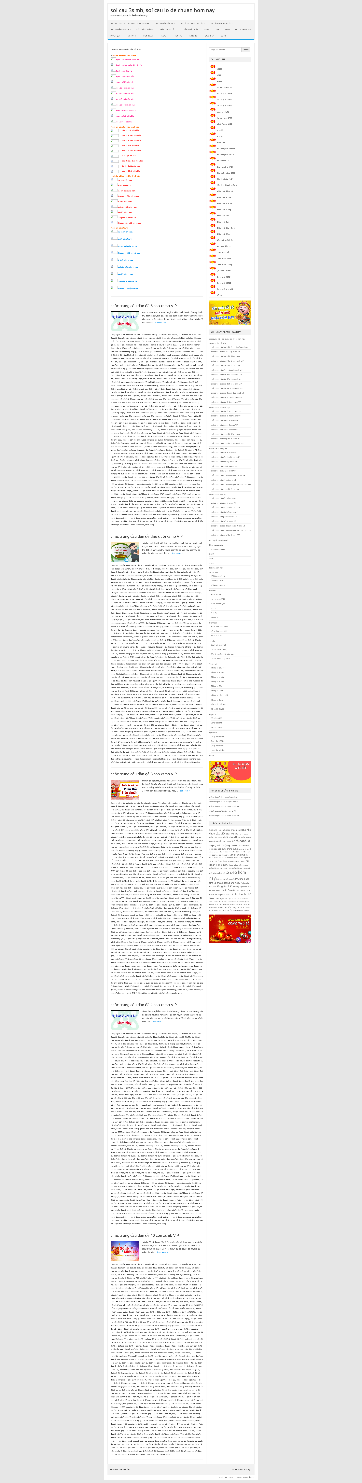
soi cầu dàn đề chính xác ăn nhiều (159, 477)
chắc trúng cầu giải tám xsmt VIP (224, 466)
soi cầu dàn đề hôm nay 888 (156, 484)
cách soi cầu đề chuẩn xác (159, 338)
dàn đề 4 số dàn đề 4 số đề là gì (135, 1118)
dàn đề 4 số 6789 (170, 1095)
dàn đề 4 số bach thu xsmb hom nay (167, 1108)
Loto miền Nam (224, 258)
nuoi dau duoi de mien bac (141, 684)
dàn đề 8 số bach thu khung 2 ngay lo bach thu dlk (173, 874)
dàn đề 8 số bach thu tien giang (153, 881)
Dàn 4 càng (119, 1081)
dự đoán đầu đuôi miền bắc (181, 633)
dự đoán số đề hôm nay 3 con (186, 440)
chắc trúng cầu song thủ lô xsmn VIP (225, 535)
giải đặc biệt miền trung (128, 267)
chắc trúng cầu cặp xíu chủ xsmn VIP (225, 507)
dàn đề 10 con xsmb (172, 1305)
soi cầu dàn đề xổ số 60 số (177, 501)
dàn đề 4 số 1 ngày (165, 1088)
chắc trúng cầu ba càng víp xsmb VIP (225, 352)
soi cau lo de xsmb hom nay (133, 1444)
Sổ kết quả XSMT (224, 106)
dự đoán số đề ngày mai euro (175, 453)
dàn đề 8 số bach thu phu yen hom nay (161, 878)
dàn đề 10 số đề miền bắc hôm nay (179, 1346)
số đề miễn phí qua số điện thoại (124, 942)
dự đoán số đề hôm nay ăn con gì (142, 640)
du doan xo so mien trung (220, 855)
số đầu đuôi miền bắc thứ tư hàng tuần (145, 688)
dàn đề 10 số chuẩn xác (175, 1336)
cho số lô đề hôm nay (194, 369)
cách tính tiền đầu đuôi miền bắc (178, 572)
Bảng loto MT (216, 723)
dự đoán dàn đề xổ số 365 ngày (162, 433)
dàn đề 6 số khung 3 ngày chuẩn (165, 419)
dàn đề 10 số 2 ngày (148, 1315)
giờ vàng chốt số (217, 873)
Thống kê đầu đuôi (225, 191)
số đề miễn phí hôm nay (189, 467)
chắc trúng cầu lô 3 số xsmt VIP (223, 471)
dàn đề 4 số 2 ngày (118, 1091)
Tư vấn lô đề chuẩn (190, 29)
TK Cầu (163, 36)
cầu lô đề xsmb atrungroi (169, 355)
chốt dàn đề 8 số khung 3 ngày (149, 840)
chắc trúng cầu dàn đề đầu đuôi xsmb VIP (147, 536)
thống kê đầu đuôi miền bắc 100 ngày (141, 749)
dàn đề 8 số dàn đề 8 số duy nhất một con (128, 891)
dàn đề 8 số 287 (187, 864)
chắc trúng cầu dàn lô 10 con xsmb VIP (226, 398)
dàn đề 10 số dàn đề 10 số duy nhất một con (178, 1339)
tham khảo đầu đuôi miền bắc (155, 745)
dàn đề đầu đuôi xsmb (142, 613)
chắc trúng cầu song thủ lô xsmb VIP (225, 439)
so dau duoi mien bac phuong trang (186, 684)
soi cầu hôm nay (228, 907)
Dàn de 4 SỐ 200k (132, 1081)
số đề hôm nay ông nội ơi (133, 467)
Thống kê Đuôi (223, 222)
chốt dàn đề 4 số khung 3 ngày (157, 1074)
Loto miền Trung (224, 265)
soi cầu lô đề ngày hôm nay (168, 514)
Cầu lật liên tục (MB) (226, 173)
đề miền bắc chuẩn (169, 1390)
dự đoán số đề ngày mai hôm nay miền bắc (133, 654)
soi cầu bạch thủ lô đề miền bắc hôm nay (148, 474)
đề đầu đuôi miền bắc (192, 674)
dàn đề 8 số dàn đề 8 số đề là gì (158, 891)
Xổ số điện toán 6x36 (226, 148)
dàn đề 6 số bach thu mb (167, 379)
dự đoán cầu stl (238, 861)
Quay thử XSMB (224, 271)
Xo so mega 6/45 (224, 118)
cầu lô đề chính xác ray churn (130, 582)
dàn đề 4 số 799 (184, 1095)
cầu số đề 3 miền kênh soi (128, 362)
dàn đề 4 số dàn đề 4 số (169, 1115)
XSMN (227, 29)
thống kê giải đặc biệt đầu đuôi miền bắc (178, 752)
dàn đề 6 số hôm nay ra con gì (131, 406)
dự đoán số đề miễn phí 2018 (176, 443)
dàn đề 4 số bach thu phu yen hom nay (147, 1105)
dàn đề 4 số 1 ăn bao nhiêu (145, 1088)
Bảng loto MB (216, 718)
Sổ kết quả (115, 36)
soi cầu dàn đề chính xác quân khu (144, 481)
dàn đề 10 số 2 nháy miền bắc (169, 1315)
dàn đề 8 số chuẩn (161, 884)
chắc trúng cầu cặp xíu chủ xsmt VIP (225, 457)
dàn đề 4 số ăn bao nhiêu (151, 1098)
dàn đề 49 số (139, 854)
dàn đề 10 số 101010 (186, 1312)
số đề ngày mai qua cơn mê (122, 945)
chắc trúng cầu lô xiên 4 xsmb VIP (224, 430)
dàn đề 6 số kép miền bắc (168, 413)
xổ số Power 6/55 (224, 124)
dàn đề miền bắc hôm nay (188, 1122)
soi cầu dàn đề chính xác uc (171, 481)
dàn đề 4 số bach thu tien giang (138, 1108)
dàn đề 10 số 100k (153, 1312)
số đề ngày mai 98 (159, 470)
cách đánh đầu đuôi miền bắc (186, 569)
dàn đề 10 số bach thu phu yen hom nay (134, 1329)
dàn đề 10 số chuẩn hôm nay (153, 1336)
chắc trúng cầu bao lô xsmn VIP (223, 503)
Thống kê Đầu (223, 216)
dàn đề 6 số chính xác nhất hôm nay (172, 382)
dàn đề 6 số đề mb (131, 396)
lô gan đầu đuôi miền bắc (181, 681)
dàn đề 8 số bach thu (186, 871)
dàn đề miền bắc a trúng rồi (148, 423)
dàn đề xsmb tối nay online (163, 426)
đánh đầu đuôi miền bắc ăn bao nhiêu (137, 660)
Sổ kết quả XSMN (224, 100)
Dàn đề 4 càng (165, 1081)
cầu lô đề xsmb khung (190, 355)
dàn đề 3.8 (175, 850)
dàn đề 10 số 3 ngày (131, 1319)
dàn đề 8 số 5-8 (171, 867)
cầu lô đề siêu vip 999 (191, 348)
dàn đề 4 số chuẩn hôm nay (183, 1112)
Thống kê (178, 36)
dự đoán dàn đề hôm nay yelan (184, 623)
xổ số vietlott (223, 112)
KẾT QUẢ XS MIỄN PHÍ (145, 29)
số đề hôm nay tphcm (153, 467)
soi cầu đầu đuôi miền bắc (166, 735)
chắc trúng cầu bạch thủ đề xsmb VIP (226, 356)
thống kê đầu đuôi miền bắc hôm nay (146, 752)
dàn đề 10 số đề (169, 1342)
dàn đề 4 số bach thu (171, 1098)
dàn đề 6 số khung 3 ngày (141, 419)
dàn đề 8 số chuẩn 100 (179, 884)
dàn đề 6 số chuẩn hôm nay (147, 385)
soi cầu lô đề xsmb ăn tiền (157, 518)
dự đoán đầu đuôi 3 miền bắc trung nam (152, 633)
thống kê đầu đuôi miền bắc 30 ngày (172, 749)
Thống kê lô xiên (224, 203)
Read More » (160, 322)
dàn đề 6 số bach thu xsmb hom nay (125, 382)
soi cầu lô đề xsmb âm (137, 518)
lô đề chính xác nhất (185, 460)
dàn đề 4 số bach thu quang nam (177, 1105)
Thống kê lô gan (224, 197)
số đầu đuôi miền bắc (119, 688)
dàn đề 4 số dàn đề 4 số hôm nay (163, 1118)
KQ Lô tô (193, 36)
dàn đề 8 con (151, 854)
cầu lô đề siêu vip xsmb (172, 352)
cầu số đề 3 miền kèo (148, 362)
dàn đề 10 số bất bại (156, 1332)
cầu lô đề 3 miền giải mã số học (129, 345)
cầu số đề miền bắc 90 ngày (151, 603)
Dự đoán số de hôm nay (236, 865)
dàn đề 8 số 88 (122, 871)
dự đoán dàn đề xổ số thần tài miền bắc (149, 436)
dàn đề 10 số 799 (121, 1322)
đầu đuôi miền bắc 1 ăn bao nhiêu (169, 664)
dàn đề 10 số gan (158, 1349)
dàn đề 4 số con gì (151, 1115)
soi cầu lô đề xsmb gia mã (180, 518)
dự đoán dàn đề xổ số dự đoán (189, 433)
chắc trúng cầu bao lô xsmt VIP (223, 453)
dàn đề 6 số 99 (160, 375)
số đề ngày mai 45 (143, 470)
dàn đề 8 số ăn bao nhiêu (166, 871)
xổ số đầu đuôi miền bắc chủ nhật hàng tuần (153, 759)
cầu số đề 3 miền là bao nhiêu (171, 362)
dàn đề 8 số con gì (172, 888)
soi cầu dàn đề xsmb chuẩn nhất (180, 508)
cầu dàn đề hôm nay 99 (151, 341)
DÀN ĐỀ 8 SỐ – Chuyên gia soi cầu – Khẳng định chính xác (169, 857)
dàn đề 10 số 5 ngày (181, 1319)
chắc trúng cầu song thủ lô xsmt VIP (225, 489)
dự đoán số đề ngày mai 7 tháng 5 (188, 450)
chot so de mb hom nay (131, 844)
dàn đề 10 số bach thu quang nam (165, 1329)
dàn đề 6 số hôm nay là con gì (148, 402)
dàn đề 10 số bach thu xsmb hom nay (132, 1332)
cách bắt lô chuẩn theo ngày (231, 837)
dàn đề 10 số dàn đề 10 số (148, 1339)
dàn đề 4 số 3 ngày (173, 1091)
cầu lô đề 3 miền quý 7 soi (169, 345)
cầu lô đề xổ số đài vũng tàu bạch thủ (148, 589)
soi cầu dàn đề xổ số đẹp (128, 504)
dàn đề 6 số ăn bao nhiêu (178, 375)
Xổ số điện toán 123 (225, 155)
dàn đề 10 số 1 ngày (137, 1312)
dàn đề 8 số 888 (135, 871)
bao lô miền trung (125, 274)
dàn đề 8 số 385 (141, 867)
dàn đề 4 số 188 (195, 1088)
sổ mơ (223, 36)
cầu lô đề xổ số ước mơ (148, 355)
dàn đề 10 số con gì (128, 1339)
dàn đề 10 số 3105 (164, 1319)
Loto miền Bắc (223, 252)
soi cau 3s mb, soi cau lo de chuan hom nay (162, 10)
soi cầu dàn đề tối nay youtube (131, 501)
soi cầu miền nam (234, 910)
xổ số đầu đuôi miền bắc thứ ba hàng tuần (128, 762)
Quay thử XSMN (224, 277)
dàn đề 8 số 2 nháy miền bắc (153, 864)
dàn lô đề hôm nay (178, 1129)
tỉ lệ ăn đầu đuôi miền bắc (142, 755)
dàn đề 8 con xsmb (126, 857)
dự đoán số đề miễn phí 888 (130, 643)
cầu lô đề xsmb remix (147, 593)
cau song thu (232, 833)
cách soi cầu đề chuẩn (138, 338)
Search (246, 50)
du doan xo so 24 (243, 852)
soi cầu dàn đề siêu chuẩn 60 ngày (181, 959)
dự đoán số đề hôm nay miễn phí (149, 443)
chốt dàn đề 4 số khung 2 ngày (131, 1074)
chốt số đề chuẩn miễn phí (121, 372)
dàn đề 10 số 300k (148, 1319)
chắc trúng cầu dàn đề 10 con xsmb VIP (145, 1235)
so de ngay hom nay (171, 935)
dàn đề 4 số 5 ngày (126, 1095)
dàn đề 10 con (195, 1302)
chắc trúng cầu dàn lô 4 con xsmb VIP (226, 402)
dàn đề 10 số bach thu (175, 1322)
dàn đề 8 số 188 (117, 864)
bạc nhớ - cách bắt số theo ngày (225, 830)
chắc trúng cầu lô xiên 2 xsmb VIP (224, 420)
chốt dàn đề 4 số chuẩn (179, 1071)
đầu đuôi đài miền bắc (183, 660)
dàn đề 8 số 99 (149, 871)
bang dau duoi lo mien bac (173, 565)
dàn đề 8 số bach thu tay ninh (127, 881)
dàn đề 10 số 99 (135, 1322)
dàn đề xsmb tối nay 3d (190, 423)
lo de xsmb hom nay (186, 1390)
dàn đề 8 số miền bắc (127, 423)
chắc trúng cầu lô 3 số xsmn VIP (223, 521)
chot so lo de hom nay (128, 847)
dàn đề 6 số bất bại (149, 382)
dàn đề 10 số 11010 (130, 1315)
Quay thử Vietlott (225, 289)
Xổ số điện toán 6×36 (219, 626)
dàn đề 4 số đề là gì (127, 1122)
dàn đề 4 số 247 (158, 1091)
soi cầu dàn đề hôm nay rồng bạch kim (184, 484)
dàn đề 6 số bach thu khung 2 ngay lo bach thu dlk (135, 379)
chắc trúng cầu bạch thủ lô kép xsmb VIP (227, 361)
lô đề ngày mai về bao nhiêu (136, 464)
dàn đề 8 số (140, 857)
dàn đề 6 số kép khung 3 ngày (177, 409)
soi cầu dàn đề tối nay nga (164, 497)
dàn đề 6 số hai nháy (185, 399)
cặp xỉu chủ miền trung (127, 246)
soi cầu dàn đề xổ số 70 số (188, 725)
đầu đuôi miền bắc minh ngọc (173, 667)
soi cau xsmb (134, 1220)
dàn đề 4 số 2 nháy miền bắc (138, 1091)
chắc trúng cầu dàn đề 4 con (186, 1068)
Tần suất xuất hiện (225, 240)
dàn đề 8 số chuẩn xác (133, 888)
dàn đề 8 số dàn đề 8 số (191, 888)
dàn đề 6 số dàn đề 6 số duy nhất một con (182, 389)
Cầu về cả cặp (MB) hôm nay (222, 654)
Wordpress (249, 1477)
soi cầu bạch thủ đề (221, 898)
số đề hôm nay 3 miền (187, 464)
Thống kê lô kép (224, 210)
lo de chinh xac (117, 681)
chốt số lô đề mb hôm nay (143, 372)
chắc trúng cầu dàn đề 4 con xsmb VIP (144, 1004)
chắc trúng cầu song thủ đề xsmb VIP (226, 434)
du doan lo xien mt (227, 852)
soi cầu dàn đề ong (135, 487)
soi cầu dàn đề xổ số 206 (155, 501)
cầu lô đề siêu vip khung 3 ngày (123, 352)
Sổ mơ (219, 295)
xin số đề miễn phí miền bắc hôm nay (176, 521)
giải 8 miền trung (125, 239)
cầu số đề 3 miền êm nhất (181, 358)
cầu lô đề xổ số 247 (190, 352)
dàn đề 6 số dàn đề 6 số (154, 389)
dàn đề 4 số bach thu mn (121, 1105)
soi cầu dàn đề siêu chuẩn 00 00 (157, 487)
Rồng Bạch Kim (225, 886)
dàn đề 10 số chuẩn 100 (130, 1336)
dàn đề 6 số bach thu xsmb (189, 379)
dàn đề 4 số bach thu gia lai (127, 1101)
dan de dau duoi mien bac (162, 609)
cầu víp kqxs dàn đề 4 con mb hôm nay (158, 1068)
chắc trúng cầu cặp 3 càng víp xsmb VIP (227, 370)
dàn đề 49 (129, 854)
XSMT (219, 81)
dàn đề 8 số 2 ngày (132, 864)
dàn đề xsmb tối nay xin (120, 430)
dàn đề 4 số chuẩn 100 (162, 1112)
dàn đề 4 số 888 (120, 1098)
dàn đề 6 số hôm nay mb (171, 402)
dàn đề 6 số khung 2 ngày (135, 416)
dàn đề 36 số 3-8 (188, 850)
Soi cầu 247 (241, 890)
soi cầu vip (150, 990)
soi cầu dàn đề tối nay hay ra (174, 966)
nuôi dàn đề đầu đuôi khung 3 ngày (163, 464)
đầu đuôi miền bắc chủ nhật (127, 667)
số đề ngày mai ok (191, 470)
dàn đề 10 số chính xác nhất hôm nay (181, 1332)
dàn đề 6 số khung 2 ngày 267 (159, 416)
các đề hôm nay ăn (169, 335)
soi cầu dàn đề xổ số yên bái (154, 508)
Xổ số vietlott (216, 594)
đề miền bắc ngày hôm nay (151, 677)
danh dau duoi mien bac (155, 620)
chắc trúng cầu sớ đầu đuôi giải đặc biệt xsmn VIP (231, 530)
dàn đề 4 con (178, 1081)
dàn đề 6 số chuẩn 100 (126, 385)
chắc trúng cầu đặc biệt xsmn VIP (224, 512)
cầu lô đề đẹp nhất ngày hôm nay (130, 348)
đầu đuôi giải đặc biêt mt (128, 288)
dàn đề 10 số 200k (189, 1315)
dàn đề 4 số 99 (134, 1098)
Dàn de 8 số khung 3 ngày (129, 850)
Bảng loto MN (216, 727)
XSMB (206, 29)
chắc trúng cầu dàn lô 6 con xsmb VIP (226, 411)
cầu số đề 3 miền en (141, 596)
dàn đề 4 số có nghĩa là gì (132, 1115)
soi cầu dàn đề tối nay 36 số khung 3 (134, 494)
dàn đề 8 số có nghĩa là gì (153, 888)
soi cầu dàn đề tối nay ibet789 (141, 497)
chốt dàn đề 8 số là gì (171, 840)
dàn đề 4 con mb (191, 1081)
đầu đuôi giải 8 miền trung (129, 253)
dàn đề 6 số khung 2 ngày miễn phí (187, 416)
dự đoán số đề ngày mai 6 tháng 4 (159, 450)
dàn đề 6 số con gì (136, 389)
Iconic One (223, 1477)
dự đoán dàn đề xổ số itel (121, 436)
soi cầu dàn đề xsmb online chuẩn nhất (149, 511)
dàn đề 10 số (187, 1305)
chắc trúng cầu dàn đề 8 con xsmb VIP (144, 774)
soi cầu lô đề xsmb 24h (190, 514)
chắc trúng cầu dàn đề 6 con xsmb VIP (144, 305)
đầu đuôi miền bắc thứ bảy (149, 671)
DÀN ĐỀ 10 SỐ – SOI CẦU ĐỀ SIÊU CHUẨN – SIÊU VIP (172, 1308)
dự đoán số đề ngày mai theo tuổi (148, 457)
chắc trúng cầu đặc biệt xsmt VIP (224, 462)
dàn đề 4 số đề (183, 1118)
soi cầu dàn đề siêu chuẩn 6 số (184, 487)
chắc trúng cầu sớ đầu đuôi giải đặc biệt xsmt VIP (231, 484)
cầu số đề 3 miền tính (192, 362)
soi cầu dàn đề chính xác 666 (133, 477)
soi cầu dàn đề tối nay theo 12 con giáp (181, 721)
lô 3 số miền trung (125, 260)
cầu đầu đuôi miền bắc (136, 579)
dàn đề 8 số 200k (172, 864)
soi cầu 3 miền (227, 890)
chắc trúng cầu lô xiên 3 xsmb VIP (224, 425)
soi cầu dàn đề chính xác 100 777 (183, 698)
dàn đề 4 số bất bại (191, 1108)
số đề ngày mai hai (175, 470)
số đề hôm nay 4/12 (189, 688)
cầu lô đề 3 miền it (150, 345)
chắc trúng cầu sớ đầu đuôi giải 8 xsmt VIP (228, 475)
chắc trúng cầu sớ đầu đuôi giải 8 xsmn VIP (228, 526)
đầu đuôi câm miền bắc (163, 660)
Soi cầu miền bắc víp (164, 23)
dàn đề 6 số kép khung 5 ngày (144, 413)
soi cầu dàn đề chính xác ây (185, 477)
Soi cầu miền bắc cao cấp (192, 23)
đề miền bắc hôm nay (130, 677)
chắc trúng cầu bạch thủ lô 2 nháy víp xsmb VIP (230, 347)
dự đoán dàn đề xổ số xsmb (178, 436)
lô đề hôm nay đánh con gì (135, 681)
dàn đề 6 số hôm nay (126, 402)
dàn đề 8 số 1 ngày (176, 861)
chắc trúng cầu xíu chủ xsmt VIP (223, 480)
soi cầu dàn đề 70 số (174, 474)
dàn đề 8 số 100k (193, 861)
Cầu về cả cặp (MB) (225, 179)
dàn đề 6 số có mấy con (188, 385)
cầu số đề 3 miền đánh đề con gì (156, 358)
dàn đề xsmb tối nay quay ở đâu (188, 426)
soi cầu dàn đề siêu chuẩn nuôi (172, 491)
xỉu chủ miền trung (125, 232)
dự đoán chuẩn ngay (223, 861)
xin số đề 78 (155, 521)
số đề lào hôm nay (170, 467)
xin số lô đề (124, 525)
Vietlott (132, 36)
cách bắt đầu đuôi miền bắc (162, 569)
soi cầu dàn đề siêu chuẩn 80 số (146, 491)
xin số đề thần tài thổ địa (137, 993)
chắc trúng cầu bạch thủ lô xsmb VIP (225, 365)
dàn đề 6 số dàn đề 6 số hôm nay (151, 392)
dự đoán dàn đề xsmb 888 (190, 630)
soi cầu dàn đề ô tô (118, 487)
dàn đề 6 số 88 (133, 375)
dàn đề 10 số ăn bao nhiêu (153, 1322)
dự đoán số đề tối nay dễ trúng (132, 657)
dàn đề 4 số (128, 1084)
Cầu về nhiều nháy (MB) (227, 185)
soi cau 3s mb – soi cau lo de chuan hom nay (130, 23)
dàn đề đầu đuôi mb (124, 613)
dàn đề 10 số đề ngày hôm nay (137, 1349)
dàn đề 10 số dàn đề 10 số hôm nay (147, 1342)
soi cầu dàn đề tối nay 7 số (182, 494)
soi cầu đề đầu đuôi (193, 511)
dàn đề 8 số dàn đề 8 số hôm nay (186, 891)
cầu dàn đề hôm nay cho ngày (174, 341)
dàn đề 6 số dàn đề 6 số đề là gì (123, 392)
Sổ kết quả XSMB (224, 93)
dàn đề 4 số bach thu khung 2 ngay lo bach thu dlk (159, 1101)
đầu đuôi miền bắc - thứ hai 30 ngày (140, 664)
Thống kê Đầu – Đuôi (226, 228)
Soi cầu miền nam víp (119, 29)
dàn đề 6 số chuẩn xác (168, 385)
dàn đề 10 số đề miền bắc (153, 1346)
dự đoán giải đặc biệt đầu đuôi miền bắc (150, 637)
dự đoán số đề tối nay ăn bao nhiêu (177, 457)
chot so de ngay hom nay (152, 844)
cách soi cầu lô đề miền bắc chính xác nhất (147, 572)
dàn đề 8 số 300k (126, 867)
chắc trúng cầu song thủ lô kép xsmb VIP (227, 443)
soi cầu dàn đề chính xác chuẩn (179, 949)
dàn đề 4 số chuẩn (144, 1112)
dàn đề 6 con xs (180, 372)
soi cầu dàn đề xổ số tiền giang (129, 508)
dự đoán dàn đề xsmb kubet (134, 440)
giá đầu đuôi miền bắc (173, 677)
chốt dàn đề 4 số (161, 1071)
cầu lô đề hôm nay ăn (153, 348)
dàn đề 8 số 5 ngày (156, 867)
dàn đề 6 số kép (131, 409)
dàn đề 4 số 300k (189, 1091)
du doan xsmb (238, 855)
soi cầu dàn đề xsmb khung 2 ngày (176, 979)
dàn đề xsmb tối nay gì (141, 426)
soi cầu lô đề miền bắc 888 (145, 514)
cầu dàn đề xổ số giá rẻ (156, 810)
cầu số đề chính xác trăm (165, 365)
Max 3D (220, 130)
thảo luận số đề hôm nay (138, 521)
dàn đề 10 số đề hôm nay (187, 1342)
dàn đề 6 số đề (171, 392)
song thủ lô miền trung (127, 281)
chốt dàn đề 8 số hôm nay (191, 837)
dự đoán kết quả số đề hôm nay (160, 440)
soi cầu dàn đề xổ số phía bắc (174, 504)
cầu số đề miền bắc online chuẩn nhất (169, 369)
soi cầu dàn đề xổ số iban (150, 504)
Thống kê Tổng (223, 234)
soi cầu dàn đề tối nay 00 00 (187, 715)
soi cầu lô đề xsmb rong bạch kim (128, 745)
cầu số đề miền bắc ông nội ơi (141, 369)
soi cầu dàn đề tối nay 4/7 (160, 494)
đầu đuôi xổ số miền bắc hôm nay (153, 674)
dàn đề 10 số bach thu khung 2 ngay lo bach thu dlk (165, 1325)
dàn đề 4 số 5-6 (141, 1095)
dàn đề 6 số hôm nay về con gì (186, 406)
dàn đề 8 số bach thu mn (134, 878)
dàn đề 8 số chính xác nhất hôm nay (138, 884)
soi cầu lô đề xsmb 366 (131, 742)
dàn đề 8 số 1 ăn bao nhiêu (157, 861)
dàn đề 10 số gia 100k (175, 1349)
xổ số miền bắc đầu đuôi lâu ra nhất (185, 762)
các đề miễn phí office (187, 335)
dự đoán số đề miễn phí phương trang (160, 1149)
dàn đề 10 (184, 1302)
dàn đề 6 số (121, 375)
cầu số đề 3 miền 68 (134, 358)
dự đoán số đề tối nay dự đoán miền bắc (143, 460)
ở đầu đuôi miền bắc (161, 684)
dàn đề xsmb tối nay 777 (121, 426)
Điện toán (148, 36)
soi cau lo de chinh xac (139, 738)
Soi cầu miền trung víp (221, 23)
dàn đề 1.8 (165, 850)
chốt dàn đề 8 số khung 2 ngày (123, 840)
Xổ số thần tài (223, 161)
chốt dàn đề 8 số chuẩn (170, 837)
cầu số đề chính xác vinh (186, 365)
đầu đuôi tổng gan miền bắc (127, 674)
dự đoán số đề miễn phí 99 (133, 447)
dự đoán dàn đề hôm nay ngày (170, 430)
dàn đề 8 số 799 (185, 867)
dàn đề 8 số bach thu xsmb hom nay (182, 881)
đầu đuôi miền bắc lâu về (150, 667)
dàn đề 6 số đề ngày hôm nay (132, 399)
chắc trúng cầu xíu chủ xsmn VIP (224, 498)
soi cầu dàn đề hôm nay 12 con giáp (129, 484)
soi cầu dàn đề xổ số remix (187, 728)
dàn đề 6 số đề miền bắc (150, 396)
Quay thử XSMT (224, 283)
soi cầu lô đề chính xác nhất (122, 514)
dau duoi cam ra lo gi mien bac (178, 620)
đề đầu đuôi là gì (168, 460)
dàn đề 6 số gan (151, 399)
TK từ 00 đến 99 (223, 246)
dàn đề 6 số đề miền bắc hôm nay (175, 396)
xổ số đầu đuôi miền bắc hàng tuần (186, 759)
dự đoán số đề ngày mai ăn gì (123, 453)
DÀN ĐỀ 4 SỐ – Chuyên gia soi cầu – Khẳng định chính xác (158, 1084)
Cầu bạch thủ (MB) (225, 167)
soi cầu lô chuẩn (243, 907)
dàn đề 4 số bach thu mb (191, 1101)
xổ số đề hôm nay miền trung (142, 525)
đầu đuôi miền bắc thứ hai (172, 671)
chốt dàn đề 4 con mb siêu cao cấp (140, 1071)
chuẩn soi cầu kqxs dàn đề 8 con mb (175, 847)
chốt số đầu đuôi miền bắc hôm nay (162, 606)
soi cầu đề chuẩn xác (175, 511)
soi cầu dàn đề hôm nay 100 (183, 705)
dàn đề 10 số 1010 (169, 1312)
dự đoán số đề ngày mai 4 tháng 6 (130, 450)
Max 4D (220, 136)
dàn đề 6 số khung (187, 413)
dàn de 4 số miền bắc (164, 372)
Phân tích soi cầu (167, 29)
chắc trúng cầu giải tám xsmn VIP (224, 517)
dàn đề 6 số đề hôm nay (188, 392)
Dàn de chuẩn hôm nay (151, 850)
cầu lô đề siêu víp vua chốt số (149, 352)
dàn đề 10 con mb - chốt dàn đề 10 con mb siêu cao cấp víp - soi (137, 1305)
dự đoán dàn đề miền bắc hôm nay (133, 433)
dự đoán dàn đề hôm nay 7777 (144, 430)
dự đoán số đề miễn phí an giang (158, 447)
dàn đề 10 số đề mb (133, 1346)
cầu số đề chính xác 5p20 (121, 365)
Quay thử (209, 36)
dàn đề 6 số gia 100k (167, 399)
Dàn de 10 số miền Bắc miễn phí (127, 1302)
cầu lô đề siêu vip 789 (172, 348)
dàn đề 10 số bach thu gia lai (131, 1325)
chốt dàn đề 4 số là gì (179, 1074)
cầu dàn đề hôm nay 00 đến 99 (128, 341)
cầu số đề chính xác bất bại (143, 365)
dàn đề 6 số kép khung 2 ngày (152, 409)
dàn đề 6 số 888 (146, 375)
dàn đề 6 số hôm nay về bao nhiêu (159, 406)
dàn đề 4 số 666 (155, 1095)
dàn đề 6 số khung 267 (120, 419)
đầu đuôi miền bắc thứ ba (126, 671)
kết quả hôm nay (243, 29)
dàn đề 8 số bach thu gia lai (140, 874)
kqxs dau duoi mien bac (193, 677)
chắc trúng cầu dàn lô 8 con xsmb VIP (226, 416)
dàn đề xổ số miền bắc (170, 423)
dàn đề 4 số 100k (181, 1088)
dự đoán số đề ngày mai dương (149, 453)
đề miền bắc (116, 677)
